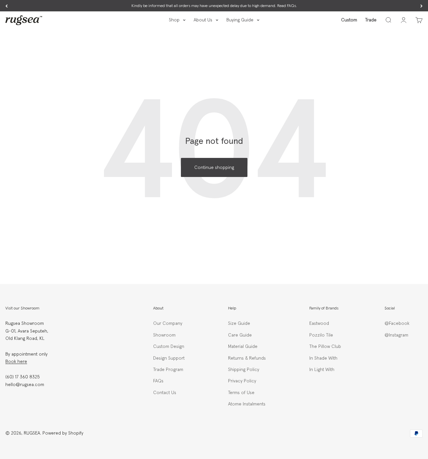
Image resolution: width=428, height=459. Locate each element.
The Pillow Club (325, 346)
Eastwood (319, 323)
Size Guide (239, 323)
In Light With (321, 369)
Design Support (169, 358)
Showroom (164, 335)
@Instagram (396, 335)
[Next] (421, 6)
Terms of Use (241, 392)
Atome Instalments (246, 404)
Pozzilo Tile (321, 335)
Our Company (167, 323)
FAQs (158, 381)
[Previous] (6, 6)
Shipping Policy (243, 369)
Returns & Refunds (247, 358)
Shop (174, 20)
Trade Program (168, 369)
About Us (203, 20)
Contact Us (164, 392)
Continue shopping (214, 167)
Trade (371, 20)
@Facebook (397, 323)
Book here (16, 361)
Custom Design (168, 346)
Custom (349, 20)
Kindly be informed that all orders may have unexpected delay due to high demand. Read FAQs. (214, 6)
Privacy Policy (242, 381)
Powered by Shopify (62, 433)
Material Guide (242, 346)
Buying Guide (239, 20)
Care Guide (240, 335)
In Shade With (323, 358)
